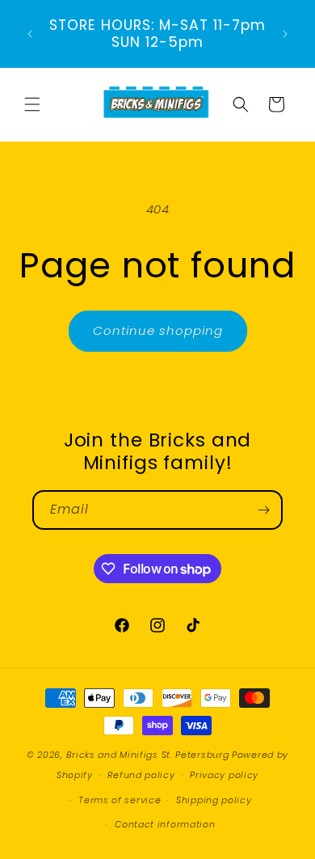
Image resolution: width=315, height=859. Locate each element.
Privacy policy (224, 774)
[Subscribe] (263, 510)
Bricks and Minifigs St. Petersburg (147, 754)
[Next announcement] (285, 34)
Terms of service (119, 799)
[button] (32, 104)
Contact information (165, 824)
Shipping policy (214, 799)
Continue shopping (158, 330)
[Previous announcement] (30, 34)
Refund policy (140, 774)
